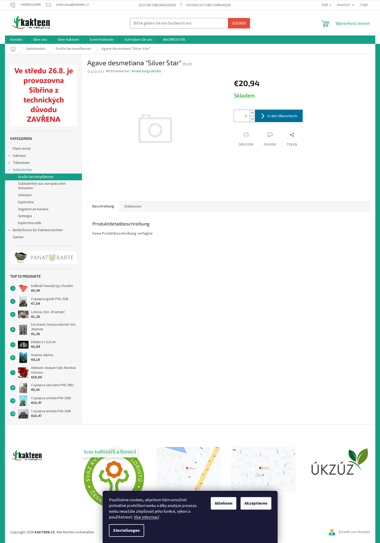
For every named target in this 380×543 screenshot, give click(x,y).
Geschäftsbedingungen (157, 5)
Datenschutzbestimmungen (208, 5)
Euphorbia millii (29, 223)
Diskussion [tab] (133, 206)
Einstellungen (126, 530)
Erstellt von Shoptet (354, 532)
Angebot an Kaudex (33, 209)
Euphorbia (26, 202)
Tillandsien (21, 162)
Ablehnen (223, 503)
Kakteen (19, 155)
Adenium (25, 195)
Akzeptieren (255, 503)
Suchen (239, 23)
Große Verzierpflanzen (36, 177)
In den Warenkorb (282, 116)
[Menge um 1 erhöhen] (252, 113)
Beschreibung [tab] (103, 206)
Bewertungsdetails (146, 71)
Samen (18, 237)
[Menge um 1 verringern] (252, 119)
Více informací (146, 517)
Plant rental (22, 148)
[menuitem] (16, 39)
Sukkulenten (22, 169)
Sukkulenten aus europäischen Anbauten (42, 186)
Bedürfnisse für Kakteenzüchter (38, 230)
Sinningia (25, 216)
